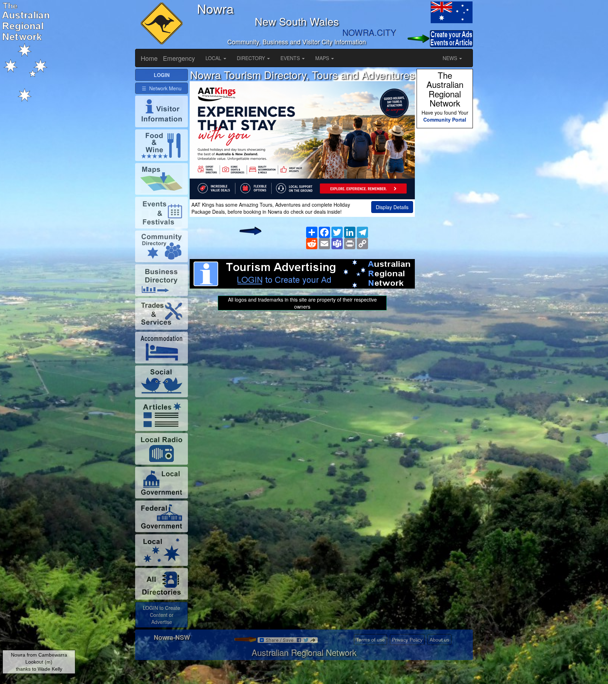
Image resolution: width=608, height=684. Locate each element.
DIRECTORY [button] (251, 58)
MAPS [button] (322, 58)
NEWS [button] (450, 58)
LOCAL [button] (214, 58)
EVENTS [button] (290, 58)
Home (149, 58)
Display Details (392, 207)
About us (439, 640)
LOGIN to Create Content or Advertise (161, 614)
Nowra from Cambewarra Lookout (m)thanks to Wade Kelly (39, 662)
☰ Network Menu (162, 88)
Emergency (179, 58)
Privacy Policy (407, 640)
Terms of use (370, 640)
